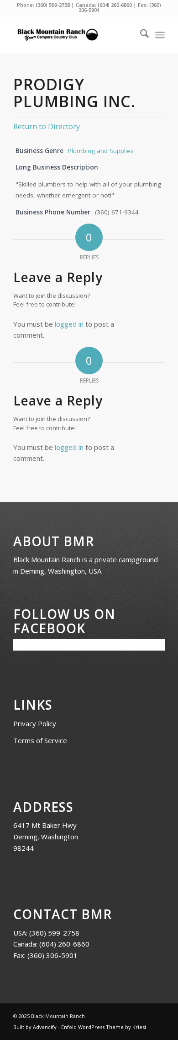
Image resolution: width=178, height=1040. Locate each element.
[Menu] (160, 35)
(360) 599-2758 (53, 4)
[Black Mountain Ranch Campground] (73, 34)
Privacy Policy (34, 723)
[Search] (140, 34)
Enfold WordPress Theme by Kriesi (103, 1027)
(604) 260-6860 (115, 4)
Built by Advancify (35, 1027)
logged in (69, 323)
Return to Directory (46, 126)
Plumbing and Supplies (101, 151)
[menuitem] (140, 34)
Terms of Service (40, 740)
